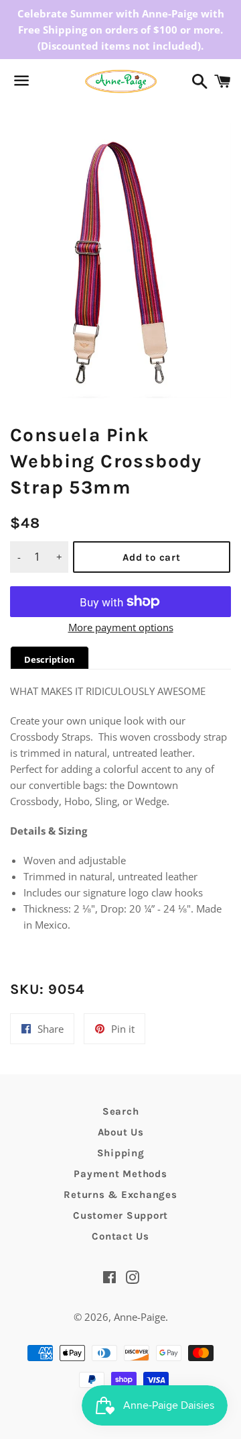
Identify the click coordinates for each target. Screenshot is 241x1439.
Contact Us (120, 1236)
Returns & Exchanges (120, 1195)
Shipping (121, 1153)
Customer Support (120, 1215)
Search (120, 1111)
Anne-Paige (139, 1317)
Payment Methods (120, 1174)
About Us (121, 1132)
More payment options (120, 627)
